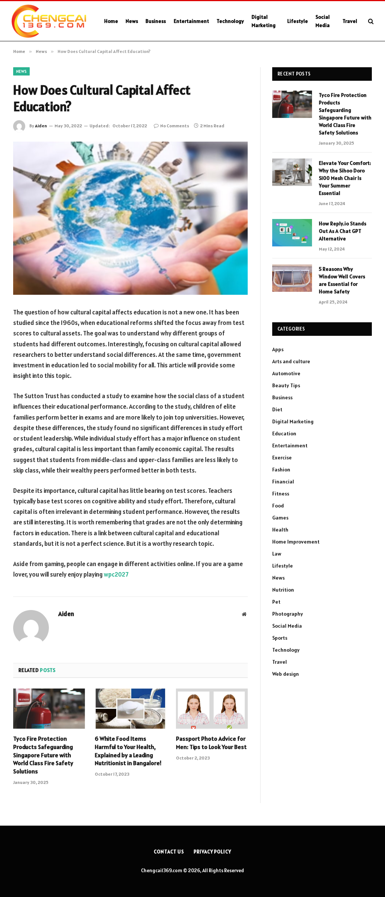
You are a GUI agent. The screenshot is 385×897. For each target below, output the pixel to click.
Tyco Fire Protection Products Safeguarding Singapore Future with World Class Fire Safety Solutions (43, 755)
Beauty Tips (286, 385)
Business (156, 21)
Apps (277, 349)
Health (280, 529)
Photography (287, 613)
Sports (279, 637)
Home (111, 21)
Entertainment (191, 21)
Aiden (41, 125)
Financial (283, 481)
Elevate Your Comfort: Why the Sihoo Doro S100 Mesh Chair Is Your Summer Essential (345, 178)
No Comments (174, 125)
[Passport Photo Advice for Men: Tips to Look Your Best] (212, 709)
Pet (276, 601)
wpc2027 (116, 574)
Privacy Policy (212, 852)
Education (284, 433)
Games (280, 517)
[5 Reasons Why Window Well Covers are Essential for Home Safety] (292, 278)
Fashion (281, 469)
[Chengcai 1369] (49, 21)
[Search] (370, 21)
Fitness (280, 493)
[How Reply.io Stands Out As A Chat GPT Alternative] (292, 232)
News (132, 21)
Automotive (286, 373)
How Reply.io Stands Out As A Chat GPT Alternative (342, 231)
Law (276, 553)
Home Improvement (296, 541)
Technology (230, 21)
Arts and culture (291, 361)
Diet (277, 409)
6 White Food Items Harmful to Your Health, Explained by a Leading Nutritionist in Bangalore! (128, 751)
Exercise (282, 457)
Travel (350, 21)
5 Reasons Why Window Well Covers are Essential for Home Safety (342, 280)
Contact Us (169, 852)
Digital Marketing (264, 21)
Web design (285, 673)
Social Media (322, 21)
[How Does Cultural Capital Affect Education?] (130, 218)
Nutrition (283, 589)
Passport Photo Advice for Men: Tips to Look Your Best (211, 743)
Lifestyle (297, 21)
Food (278, 505)
